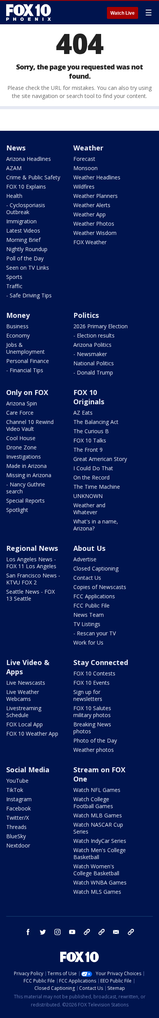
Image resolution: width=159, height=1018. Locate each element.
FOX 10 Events (91, 682)
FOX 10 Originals (88, 397)
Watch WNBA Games (100, 882)
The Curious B (91, 431)
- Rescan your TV (94, 633)
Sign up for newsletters (87, 695)
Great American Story (100, 459)
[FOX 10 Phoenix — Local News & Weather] (28, 12)
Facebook (18, 808)
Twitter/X (17, 817)
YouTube (17, 780)
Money (18, 315)
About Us (89, 548)
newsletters (131, 932)
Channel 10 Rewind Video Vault (30, 425)
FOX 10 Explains (26, 186)
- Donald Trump (93, 372)
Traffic (14, 286)
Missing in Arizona (28, 475)
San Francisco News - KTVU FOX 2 (33, 579)
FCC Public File (91, 605)
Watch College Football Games (93, 802)
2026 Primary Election (100, 326)
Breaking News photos (92, 728)
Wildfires (84, 186)
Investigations (23, 456)
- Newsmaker (90, 354)
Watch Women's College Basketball (96, 870)
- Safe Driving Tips (29, 295)
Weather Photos (93, 223)
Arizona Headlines (28, 158)
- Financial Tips (24, 370)
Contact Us (87, 577)
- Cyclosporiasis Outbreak (25, 208)
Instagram (19, 799)
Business (17, 326)
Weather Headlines (96, 177)
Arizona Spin (21, 403)
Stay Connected (100, 662)
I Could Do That (93, 468)
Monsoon (85, 168)
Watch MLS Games (97, 891)
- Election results (94, 335)
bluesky (101, 932)
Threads (16, 827)
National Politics (93, 363)
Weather (88, 147)
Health (14, 195)
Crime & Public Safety (33, 177)
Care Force (20, 412)
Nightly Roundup (26, 249)
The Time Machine (96, 486)
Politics (86, 315)
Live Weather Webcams (22, 695)
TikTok (14, 789)
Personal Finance (27, 361)
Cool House (21, 438)
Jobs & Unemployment (25, 348)
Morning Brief (23, 239)
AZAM (14, 168)
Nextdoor (18, 845)
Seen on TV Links (27, 267)
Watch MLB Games (97, 815)
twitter (43, 932)
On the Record (91, 477)
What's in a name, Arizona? (95, 525)
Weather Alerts (91, 205)
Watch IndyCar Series (99, 840)
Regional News (32, 548)
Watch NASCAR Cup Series (98, 828)
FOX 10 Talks (89, 440)
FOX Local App (24, 724)
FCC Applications (94, 596)
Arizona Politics (92, 344)
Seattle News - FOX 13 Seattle (30, 595)
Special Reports (25, 500)
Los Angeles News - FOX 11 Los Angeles (31, 562)
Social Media (27, 769)
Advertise (84, 559)
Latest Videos (23, 230)
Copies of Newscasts (99, 587)
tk (87, 932)
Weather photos (93, 749)
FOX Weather (90, 242)
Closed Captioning (95, 568)
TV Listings (86, 624)
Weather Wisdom (95, 232)
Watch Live (122, 13)
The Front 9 (88, 449)
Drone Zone (21, 447)
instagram (57, 932)
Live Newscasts (25, 682)
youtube (72, 932)
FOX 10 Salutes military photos (92, 711)
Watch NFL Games (96, 789)
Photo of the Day (95, 740)
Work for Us (88, 642)
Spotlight (17, 509)
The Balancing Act (95, 421)
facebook (28, 932)
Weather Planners (95, 195)
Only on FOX (27, 392)
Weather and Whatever (89, 508)
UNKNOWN (88, 496)
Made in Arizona (26, 465)
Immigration (21, 221)
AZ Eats (83, 412)
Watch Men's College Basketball (99, 853)
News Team (88, 614)
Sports (14, 276)
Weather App (89, 214)
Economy (18, 335)
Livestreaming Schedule (23, 711)
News (15, 147)
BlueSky (16, 836)
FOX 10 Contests (94, 673)
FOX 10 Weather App (32, 733)
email (116, 932)
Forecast (84, 158)
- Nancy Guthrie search (25, 488)
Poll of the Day (25, 258)
